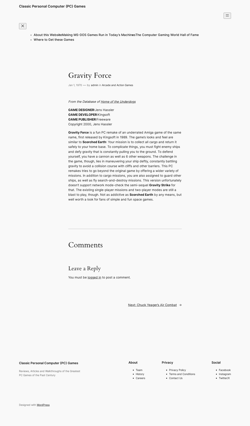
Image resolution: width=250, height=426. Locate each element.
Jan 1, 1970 (75, 85)
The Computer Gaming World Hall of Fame (167, 35)
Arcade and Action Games (117, 85)
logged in (94, 277)
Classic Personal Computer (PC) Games (52, 6)
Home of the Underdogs (118, 101)
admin (94, 85)
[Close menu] (22, 26)
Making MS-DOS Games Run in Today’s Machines (98, 35)
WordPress (43, 404)
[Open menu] (227, 16)
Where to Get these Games (54, 39)
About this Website (48, 35)
